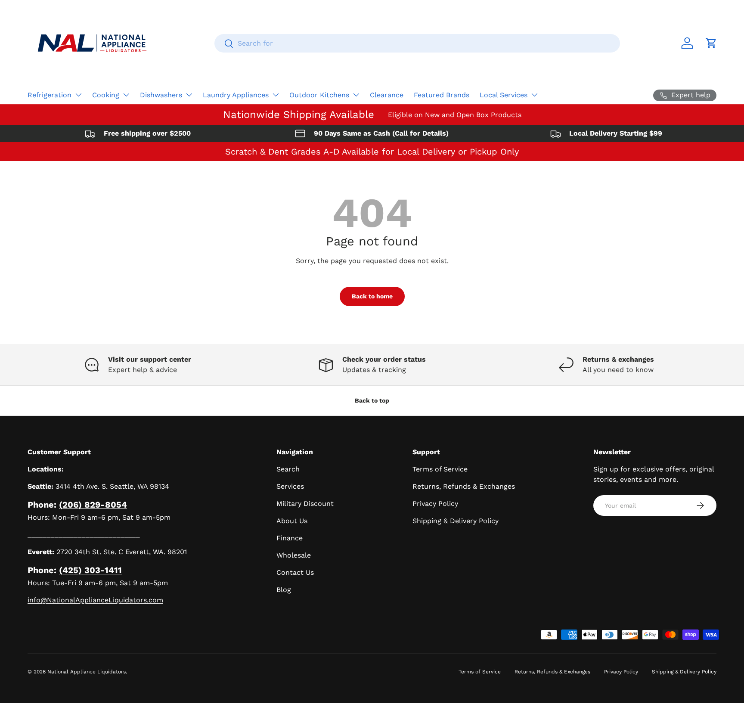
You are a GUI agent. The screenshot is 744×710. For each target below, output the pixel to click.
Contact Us (295, 572)
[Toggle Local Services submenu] (534, 95)
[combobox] (417, 43)
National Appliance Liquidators (86, 672)
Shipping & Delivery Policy (455, 521)
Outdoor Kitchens (319, 95)
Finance (289, 538)
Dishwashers (161, 95)
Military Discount (305, 503)
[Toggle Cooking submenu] (126, 95)
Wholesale (293, 555)
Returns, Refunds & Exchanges (463, 486)
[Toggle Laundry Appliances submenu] (275, 95)
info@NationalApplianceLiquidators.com (95, 600)
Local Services (503, 95)
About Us (291, 521)
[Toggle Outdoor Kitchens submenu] (356, 95)
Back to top (372, 400)
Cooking (105, 95)
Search (288, 469)
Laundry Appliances (236, 95)
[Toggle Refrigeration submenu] (78, 95)
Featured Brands (441, 95)
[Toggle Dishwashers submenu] (189, 95)
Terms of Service (440, 469)
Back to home (372, 296)
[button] (711, 43)
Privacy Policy (435, 503)
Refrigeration (49, 95)
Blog (283, 590)
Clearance (386, 95)
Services (290, 486)
